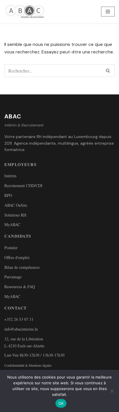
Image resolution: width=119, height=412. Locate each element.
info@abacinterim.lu (21, 329)
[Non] (112, 391)
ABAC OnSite (15, 205)
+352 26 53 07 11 (19, 319)
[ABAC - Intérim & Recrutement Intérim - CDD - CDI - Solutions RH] (26, 11)
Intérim (10, 175)
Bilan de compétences (22, 267)
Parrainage (13, 276)
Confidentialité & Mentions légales (28, 365)
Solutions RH (15, 215)
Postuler (11, 247)
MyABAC (12, 224)
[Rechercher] (108, 70)
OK (61, 403)
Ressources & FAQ (19, 286)
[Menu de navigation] (108, 11)
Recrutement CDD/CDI (23, 185)
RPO (8, 195)
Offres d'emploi (16, 257)
